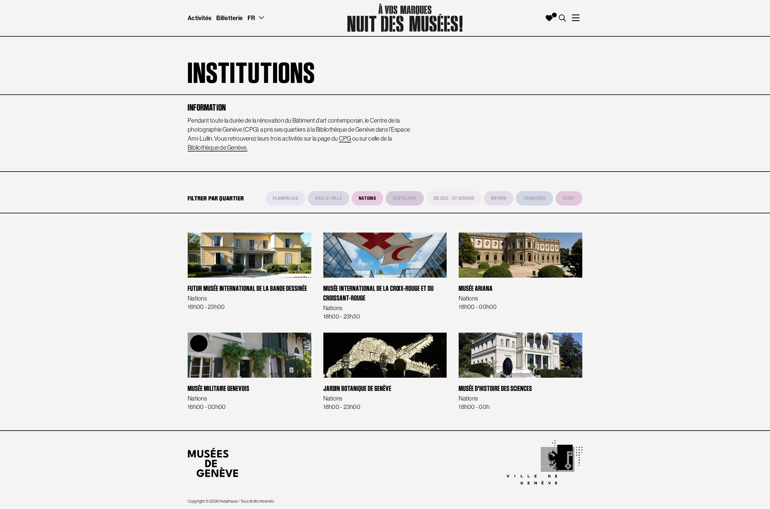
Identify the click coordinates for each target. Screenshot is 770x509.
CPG (345, 138)
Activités (199, 18)
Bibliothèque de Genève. (218, 147)
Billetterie (229, 18)
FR (251, 18)
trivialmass (228, 501)
